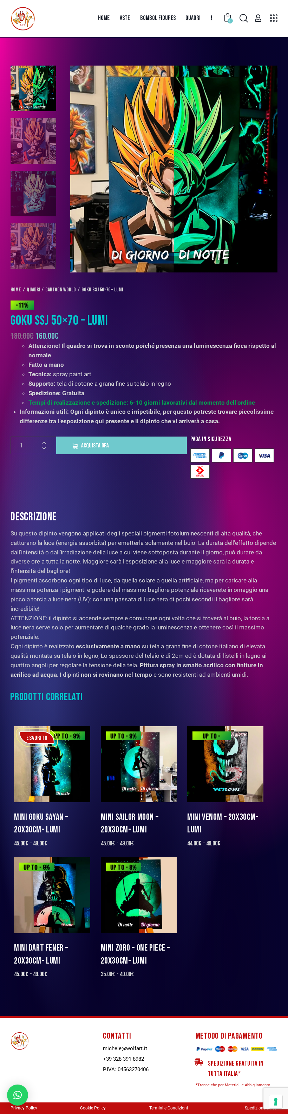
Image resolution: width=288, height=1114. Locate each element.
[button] (17, 1095)
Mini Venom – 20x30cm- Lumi (222, 823)
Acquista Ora (95, 445)
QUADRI (33, 289)
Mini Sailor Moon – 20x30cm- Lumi (129, 823)
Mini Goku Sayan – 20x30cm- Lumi (41, 823)
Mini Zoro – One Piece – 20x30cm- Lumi (135, 954)
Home (16, 289)
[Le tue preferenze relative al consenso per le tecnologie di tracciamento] (275, 1101)
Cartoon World (60, 289)
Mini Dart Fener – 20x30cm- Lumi (41, 954)
